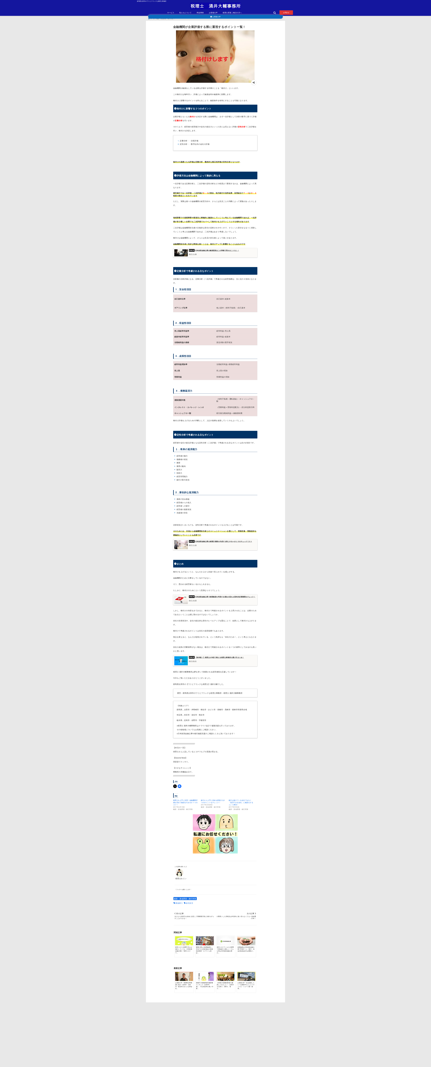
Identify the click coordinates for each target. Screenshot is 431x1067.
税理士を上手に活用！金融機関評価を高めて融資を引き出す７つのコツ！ (185, 802)
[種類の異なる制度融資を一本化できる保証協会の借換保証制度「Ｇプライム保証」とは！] (205, 942)
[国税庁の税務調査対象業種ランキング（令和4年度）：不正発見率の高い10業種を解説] (205, 978)
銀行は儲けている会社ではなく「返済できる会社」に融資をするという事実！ (241, 802)
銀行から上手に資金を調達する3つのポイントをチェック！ (213, 801)
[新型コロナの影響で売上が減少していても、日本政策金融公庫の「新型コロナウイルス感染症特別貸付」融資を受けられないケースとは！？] (184, 942)
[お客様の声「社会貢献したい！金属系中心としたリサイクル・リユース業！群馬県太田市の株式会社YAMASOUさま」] (246, 978)
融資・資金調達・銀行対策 (185, 898)
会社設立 (189, 903)
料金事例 (200, 12)
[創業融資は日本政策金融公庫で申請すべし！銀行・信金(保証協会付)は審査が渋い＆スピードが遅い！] (246, 941)
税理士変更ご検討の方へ (232, 12)
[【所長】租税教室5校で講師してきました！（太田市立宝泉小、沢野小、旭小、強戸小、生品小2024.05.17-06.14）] (226, 978)
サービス (170, 12)
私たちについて (185, 12)
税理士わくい (181, 878)
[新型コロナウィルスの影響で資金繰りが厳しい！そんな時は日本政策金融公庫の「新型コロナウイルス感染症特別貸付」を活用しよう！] (226, 941)
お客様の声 (213, 12)
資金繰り (179, 903)
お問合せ (286, 12)
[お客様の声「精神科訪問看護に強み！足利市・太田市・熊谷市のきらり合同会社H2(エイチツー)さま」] (184, 978)
